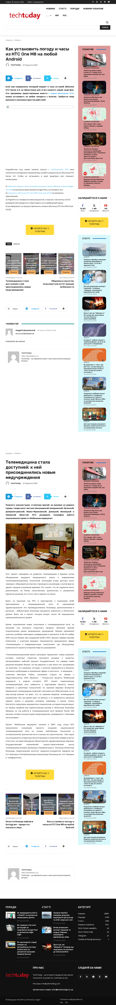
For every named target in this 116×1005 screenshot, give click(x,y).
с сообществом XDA (58, 169)
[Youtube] (108, 2)
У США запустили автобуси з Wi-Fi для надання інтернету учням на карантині (48, 264)
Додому (9, 40)
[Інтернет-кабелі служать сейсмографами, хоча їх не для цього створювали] (94, 329)
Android (17, 244)
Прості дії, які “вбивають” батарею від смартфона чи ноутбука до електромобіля (94, 316)
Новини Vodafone (91, 68)
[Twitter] (101, 2)
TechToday (16, 65)
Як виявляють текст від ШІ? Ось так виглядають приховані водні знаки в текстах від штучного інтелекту (94, 368)
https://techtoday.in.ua (29, 356)
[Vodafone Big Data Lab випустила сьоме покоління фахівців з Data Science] (94, 87)
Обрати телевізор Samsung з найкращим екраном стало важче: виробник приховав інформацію (66, 264)
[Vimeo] (104, 2)
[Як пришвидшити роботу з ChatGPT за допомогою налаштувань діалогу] (10, 915)
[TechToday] (8, 65)
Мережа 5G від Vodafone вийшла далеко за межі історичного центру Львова (94, 182)
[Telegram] (93, 976)
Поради (31, 272)
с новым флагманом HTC (61, 93)
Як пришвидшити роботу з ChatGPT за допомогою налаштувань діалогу (27, 915)
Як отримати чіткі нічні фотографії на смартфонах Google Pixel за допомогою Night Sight (27, 930)
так (82, 205)
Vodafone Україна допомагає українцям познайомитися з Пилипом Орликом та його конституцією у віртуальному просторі (94, 153)
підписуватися (108, 205)
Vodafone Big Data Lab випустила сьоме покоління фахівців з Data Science (94, 100)
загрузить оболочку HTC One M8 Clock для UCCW (30, 193)
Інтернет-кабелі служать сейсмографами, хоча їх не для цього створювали (94, 342)
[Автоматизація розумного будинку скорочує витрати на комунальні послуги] (94, 414)
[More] (65, 78)
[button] (107, 22)
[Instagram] (97, 2)
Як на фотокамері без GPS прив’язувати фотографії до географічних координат (31, 264)
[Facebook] (93, 2)
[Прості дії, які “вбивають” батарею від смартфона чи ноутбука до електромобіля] (94, 303)
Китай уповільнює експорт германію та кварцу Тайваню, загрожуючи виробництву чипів (95, 289)
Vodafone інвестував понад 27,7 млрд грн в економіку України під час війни (94, 73)
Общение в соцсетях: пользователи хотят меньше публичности (58, 284)
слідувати (94, 205)
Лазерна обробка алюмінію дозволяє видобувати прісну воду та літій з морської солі (95, 262)
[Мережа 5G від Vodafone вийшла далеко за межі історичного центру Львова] (94, 169)
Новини (17, 40)
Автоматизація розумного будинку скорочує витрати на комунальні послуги (95, 426)
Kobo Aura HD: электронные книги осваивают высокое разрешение (13, 264)
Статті (86, 257)
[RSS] (86, 976)
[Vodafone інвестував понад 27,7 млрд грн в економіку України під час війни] (94, 60)
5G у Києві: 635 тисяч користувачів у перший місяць (93, 126)
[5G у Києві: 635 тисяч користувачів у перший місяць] (94, 114)
